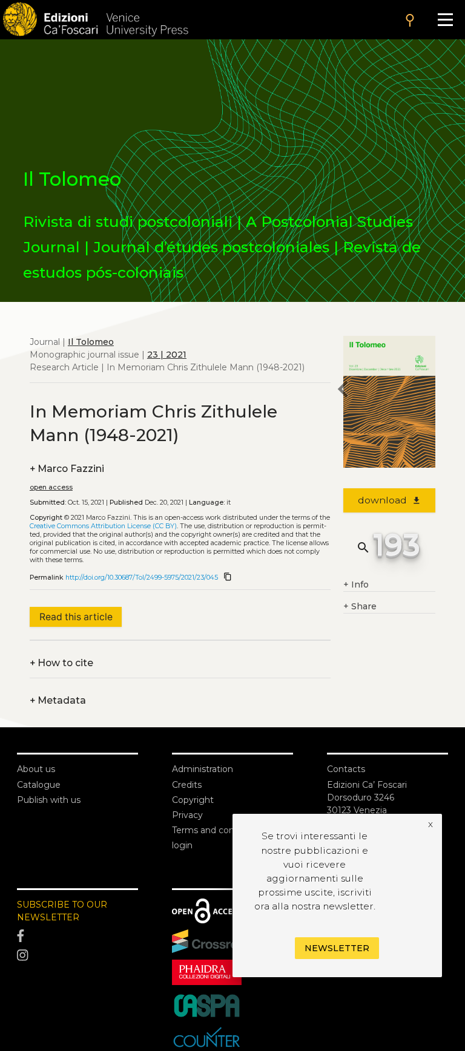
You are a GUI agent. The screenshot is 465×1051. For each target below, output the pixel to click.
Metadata (58, 700)
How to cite (61, 663)
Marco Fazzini (67, 468)
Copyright (193, 799)
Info (356, 584)
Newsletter (337, 948)
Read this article (76, 617)
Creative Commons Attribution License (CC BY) (103, 526)
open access (51, 487)
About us (36, 769)
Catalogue (39, 784)
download (389, 500)
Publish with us (49, 799)
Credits (187, 784)
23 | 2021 (166, 354)
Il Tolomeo (91, 341)
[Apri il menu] (445, 19)
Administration (202, 769)
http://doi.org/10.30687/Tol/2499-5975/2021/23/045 (141, 577)
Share (360, 606)
